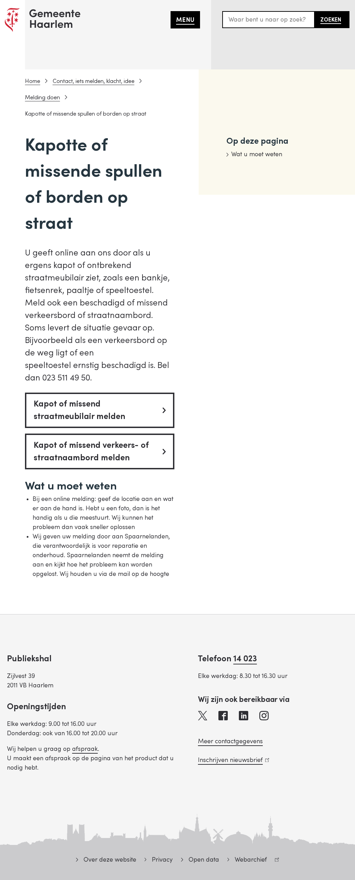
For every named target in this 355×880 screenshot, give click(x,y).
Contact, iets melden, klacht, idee (94, 81)
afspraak (85, 749)
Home (32, 81)
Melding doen (42, 97)
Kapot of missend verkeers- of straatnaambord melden (91, 451)
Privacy (162, 859)
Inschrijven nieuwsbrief (232, 760)
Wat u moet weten (256, 154)
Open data (204, 859)
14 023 (245, 658)
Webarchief (247, 860)
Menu (185, 20)
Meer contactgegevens (230, 741)
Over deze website (110, 859)
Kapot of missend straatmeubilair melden (79, 410)
